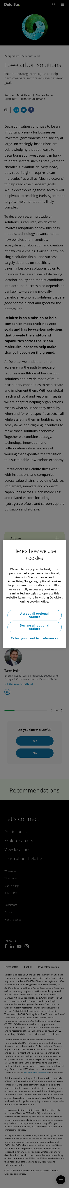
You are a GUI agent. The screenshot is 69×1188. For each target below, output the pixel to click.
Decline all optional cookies (34, 627)
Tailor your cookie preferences (34, 638)
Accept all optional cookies (34, 615)
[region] (34, 594)
